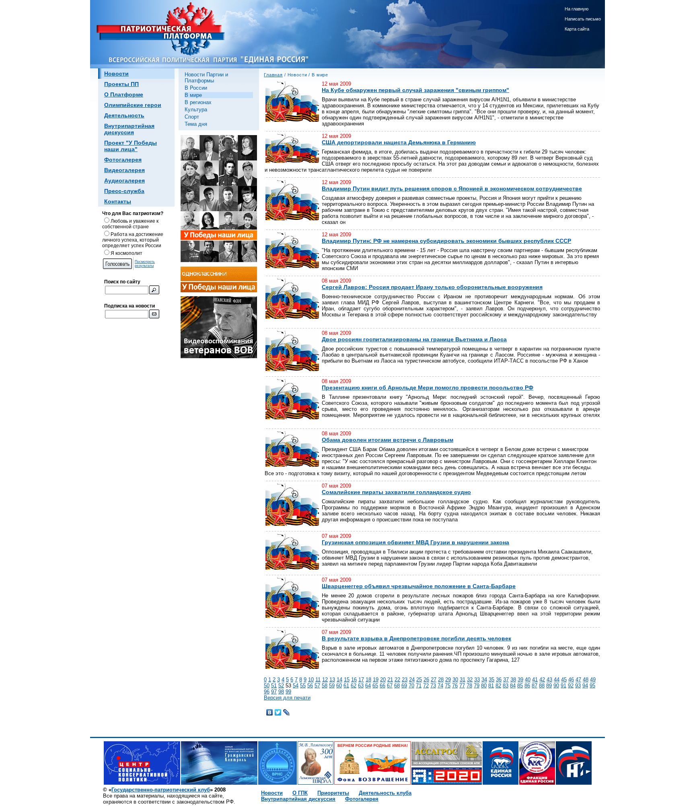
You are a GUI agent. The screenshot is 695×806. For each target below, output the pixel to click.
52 (281, 686)
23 (404, 680)
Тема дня (196, 124)
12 (325, 680)
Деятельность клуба (385, 793)
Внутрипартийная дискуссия (129, 129)
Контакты (117, 201)
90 (556, 686)
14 (339, 680)
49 (593, 680)
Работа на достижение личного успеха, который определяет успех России (132, 240)
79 (476, 686)
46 (571, 680)
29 (448, 680)
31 (462, 680)
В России (196, 88)
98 (281, 692)
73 (433, 686)
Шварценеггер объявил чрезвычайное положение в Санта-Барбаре (419, 586)
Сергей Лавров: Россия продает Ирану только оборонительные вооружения (432, 287)
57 (317, 686)
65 (375, 686)
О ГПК (300, 793)
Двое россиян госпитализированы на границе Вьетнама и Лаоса (414, 339)
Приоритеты (333, 793)
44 (556, 680)
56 (310, 686)
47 (578, 680)
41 (535, 680)
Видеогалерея (124, 170)
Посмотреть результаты (145, 264)
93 (578, 686)
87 (534, 686)
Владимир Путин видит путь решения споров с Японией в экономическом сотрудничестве (452, 188)
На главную (576, 8)
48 (585, 680)
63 (361, 686)
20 (383, 680)
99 (288, 692)
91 (563, 686)
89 (549, 686)
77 (462, 686)
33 (477, 680)
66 (382, 686)
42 (542, 680)
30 (455, 680)
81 (491, 686)
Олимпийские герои (132, 105)
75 (447, 686)
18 (368, 680)
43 (549, 680)
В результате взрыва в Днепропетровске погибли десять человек (416, 638)
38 (513, 680)
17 (361, 680)
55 (303, 686)
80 (484, 686)
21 (390, 680)
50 (266, 686)
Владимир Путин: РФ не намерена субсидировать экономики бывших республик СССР (446, 241)
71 (419, 686)
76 (455, 686)
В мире (193, 95)
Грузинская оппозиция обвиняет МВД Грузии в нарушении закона (415, 542)
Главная (273, 74)
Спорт (192, 117)
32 (470, 680)
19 (375, 680)
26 (426, 680)
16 (354, 680)
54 (295, 686)
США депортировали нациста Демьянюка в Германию (399, 142)
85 (520, 686)
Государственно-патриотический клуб (160, 790)
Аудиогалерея (124, 180)
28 (441, 680)
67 (390, 686)
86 (527, 686)
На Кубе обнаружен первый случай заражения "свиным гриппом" (415, 90)
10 (311, 680)
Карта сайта (577, 29)
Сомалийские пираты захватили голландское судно (396, 492)
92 (571, 686)
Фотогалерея (123, 159)
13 (332, 680)
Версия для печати (287, 698)
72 (426, 686)
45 (564, 680)
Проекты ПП (121, 84)
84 (513, 686)
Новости (116, 73)
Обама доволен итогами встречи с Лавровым (387, 440)
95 (592, 686)
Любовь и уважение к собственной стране (130, 224)
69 (404, 686)
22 (397, 680)
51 (274, 686)
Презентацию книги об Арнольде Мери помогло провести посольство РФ (427, 387)
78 (469, 686)
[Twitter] (278, 712)
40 (528, 680)
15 (347, 680)
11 (318, 680)
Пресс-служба (124, 191)
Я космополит (126, 253)
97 (274, 692)
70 (411, 686)
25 (419, 680)
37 (506, 680)
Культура (196, 110)
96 (266, 692)
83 (505, 686)
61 (346, 686)
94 (585, 686)
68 (397, 686)
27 (433, 680)
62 (353, 686)
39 (520, 680)
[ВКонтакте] (269, 712)
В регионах (198, 102)
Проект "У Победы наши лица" (130, 145)
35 (491, 680)
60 (339, 686)
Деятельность (124, 115)
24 (412, 680)
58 (324, 686)
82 (498, 686)
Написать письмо (583, 18)
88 (542, 686)
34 (484, 680)
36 (499, 680)
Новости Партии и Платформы (206, 78)
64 (368, 686)
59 (332, 686)
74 (440, 686)
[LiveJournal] (286, 712)
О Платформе (123, 94)
